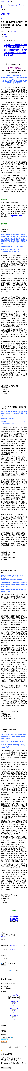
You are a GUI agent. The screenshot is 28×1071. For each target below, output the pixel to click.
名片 (5, 38)
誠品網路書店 (14, 920)
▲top (2, 952)
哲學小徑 (12, 950)
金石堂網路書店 (14, 918)
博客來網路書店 (14, 916)
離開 (9, 1068)
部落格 (5, 36)
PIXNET (7, 1046)
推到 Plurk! (4, 1041)
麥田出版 (6, 14)
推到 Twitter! (4, 1039)
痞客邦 (12, 945)
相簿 (5, 34)
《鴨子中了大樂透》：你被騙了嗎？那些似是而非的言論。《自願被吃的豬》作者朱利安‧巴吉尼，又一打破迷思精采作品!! (15, 50)
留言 (15, 945)
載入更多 (3, 955)
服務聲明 (17, 1047)
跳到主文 (3, 18)
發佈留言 (3, 965)
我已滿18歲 (3, 1068)
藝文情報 (13, 31)
